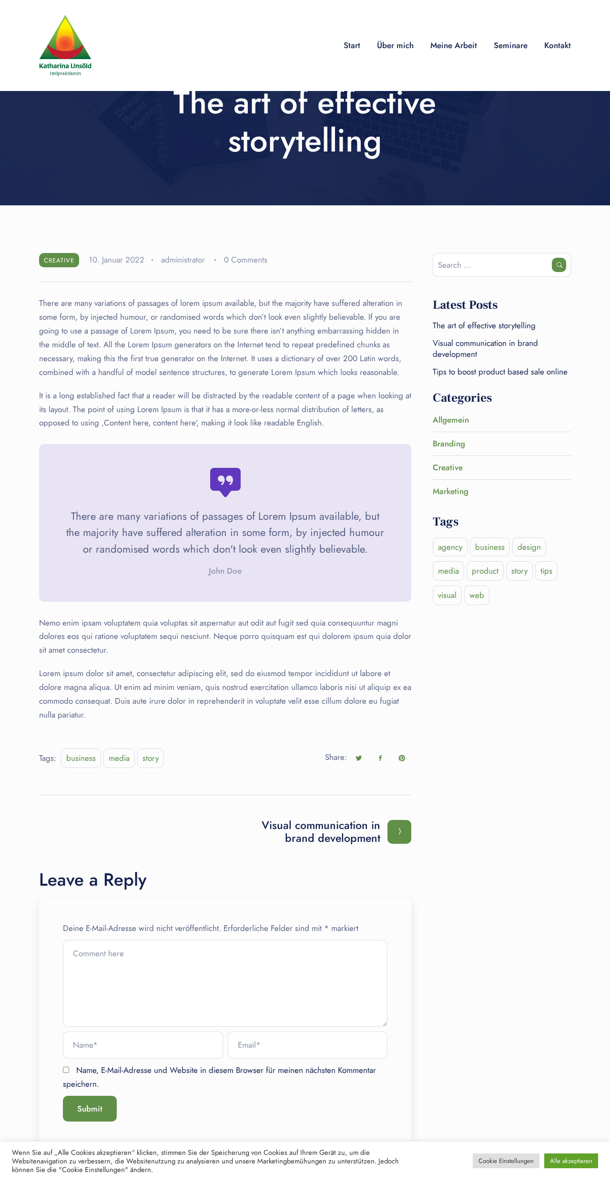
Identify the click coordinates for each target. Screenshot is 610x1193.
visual (447, 595)
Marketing (450, 491)
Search (559, 265)
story (150, 758)
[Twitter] (358, 758)
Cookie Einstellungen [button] (506, 1160)
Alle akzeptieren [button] (571, 1160)
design (529, 547)
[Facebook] (380, 758)
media (119, 758)
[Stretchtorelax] (65, 45)
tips (546, 570)
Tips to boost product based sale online (500, 371)
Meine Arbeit (453, 45)
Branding (449, 443)
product (485, 570)
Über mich (395, 45)
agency (450, 547)
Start (352, 45)
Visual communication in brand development (485, 348)
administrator (183, 259)
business (81, 758)
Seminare (511, 45)
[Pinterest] (401, 758)
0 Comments (245, 259)
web (476, 595)
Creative (59, 260)
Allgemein (451, 419)
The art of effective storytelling (484, 325)
